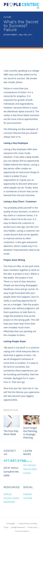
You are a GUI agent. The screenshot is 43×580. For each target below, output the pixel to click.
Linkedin (27, 494)
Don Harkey (11, 34)
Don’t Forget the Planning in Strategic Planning (30, 432)
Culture (7, 17)
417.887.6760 (15, 461)
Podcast (8, 494)
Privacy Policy (32, 527)
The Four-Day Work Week (11, 432)
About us (27, 461)
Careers (27, 472)
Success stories (11, 498)
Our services (29, 465)
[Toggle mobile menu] (38, 7)
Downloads (9, 501)
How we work (30, 469)
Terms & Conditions (22, 531)
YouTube (27, 498)
